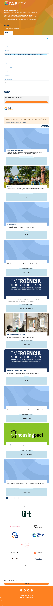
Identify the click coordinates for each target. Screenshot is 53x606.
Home (6, 114)
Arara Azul (9, 186)
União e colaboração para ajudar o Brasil (16, 370)
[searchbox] (26, 43)
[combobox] (26, 43)
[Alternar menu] (47, 3)
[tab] (8, 32)
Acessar (26, 102)
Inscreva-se (26, 583)
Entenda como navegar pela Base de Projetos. (16, 122)
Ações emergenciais (8, 82)
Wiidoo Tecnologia (29, 597)
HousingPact (10, 444)
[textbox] (26, 80)
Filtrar (7, 91)
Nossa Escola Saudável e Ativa (14, 408)
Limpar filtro (46, 91)
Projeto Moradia (11, 481)
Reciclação (9, 262)
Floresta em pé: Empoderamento (15, 150)
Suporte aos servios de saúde (14, 298)
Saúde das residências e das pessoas (16, 334)
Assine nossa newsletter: (10, 580)
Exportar (45, 126)
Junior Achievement (11, 224)
